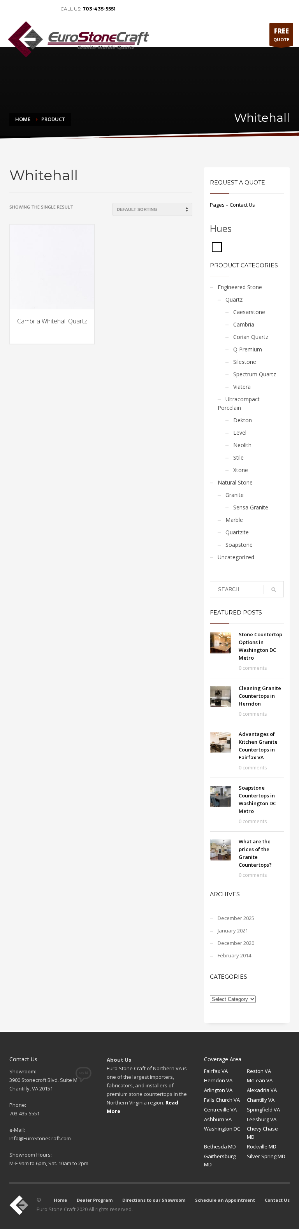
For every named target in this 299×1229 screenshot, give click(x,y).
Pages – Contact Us (232, 204)
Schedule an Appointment (225, 1200)
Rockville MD (261, 1146)
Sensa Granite (250, 507)
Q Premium (247, 349)
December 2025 (236, 918)
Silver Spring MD (266, 1156)
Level (239, 432)
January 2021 (233, 930)
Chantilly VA (260, 1099)
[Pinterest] (35, 9)
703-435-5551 (99, 9)
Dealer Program (95, 1200)
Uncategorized (236, 557)
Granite (234, 495)
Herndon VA (218, 1080)
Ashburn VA (218, 1119)
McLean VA (260, 1080)
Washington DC (222, 1128)
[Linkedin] (23, 9)
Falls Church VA (222, 1099)
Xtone (240, 470)
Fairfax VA (216, 1070)
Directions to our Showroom (153, 1200)
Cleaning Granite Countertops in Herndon (260, 696)
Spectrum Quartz (254, 374)
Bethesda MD (220, 1146)
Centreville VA (220, 1109)
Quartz (234, 299)
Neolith (242, 445)
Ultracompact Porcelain (239, 403)
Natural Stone (235, 482)
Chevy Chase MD (262, 1132)
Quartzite (237, 532)
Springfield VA (263, 1109)
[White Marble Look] (217, 246)
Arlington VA (218, 1090)
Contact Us (277, 1200)
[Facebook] (12, 9)
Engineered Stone (240, 287)
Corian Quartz (250, 337)
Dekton (242, 420)
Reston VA (259, 1070)
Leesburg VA (261, 1119)
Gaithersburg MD (220, 1160)
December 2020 (236, 942)
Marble (234, 519)
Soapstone (239, 544)
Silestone (244, 361)
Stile (238, 457)
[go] (274, 589)
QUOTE (281, 34)
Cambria (243, 324)
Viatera (242, 386)
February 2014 (234, 955)
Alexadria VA (262, 1090)
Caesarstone (249, 312)
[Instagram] (47, 9)
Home (60, 1200)
